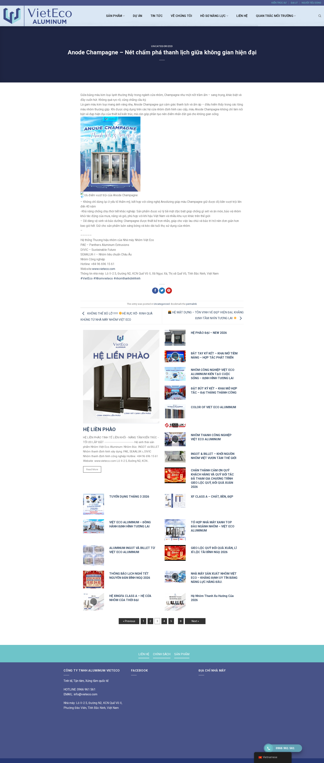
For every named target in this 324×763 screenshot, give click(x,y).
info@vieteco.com (85, 694)
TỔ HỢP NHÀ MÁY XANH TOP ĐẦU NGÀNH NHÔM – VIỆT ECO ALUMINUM (212, 526)
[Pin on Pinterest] (169, 291)
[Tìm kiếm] (319, 15)
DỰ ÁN (137, 16)
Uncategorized (162, 46)
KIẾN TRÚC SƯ (279, 2)
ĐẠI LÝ (294, 2)
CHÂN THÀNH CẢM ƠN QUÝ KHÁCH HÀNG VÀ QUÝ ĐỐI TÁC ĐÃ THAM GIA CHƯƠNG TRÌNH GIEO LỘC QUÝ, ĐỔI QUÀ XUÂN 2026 (212, 479)
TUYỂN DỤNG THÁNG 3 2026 (129, 496)
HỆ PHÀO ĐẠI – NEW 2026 (209, 333)
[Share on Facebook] (155, 291)
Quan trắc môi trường (274, 16)
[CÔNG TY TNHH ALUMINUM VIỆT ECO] (39, 16)
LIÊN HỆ (242, 16)
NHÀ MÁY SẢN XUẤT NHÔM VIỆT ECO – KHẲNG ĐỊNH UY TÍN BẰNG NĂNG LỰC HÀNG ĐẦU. (214, 578)
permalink (191, 304)
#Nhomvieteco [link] (103, 278)
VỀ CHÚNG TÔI (181, 16)
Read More (92, 469)
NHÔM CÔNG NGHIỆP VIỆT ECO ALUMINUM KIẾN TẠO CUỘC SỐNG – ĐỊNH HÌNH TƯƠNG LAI (212, 374)
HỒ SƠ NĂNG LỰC (213, 16)
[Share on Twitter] (162, 291)
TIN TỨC (157, 16)
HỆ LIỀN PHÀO (99, 429)
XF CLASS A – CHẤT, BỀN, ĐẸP (212, 496)
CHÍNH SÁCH (161, 654)
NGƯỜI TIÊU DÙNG (311, 2)
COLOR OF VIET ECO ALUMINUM (213, 407)
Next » (195, 621)
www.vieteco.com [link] (103, 269)
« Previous (129, 621)
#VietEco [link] (86, 278)
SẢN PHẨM (114, 16)
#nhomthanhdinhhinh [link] (127, 278)
